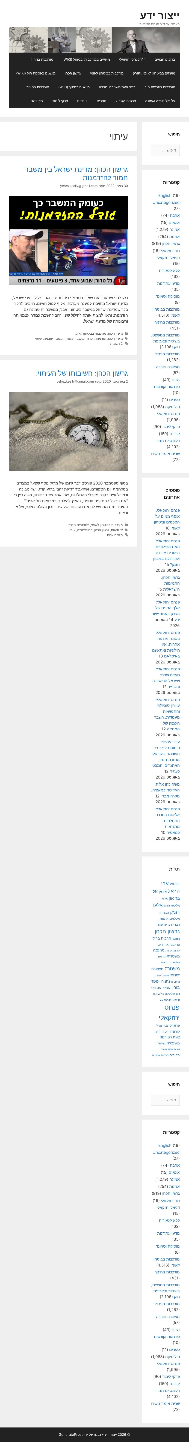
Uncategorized (166, 202)
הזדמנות (100, 338)
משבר (59, 338)
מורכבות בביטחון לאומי (107, 73)
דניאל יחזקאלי (168, 257)
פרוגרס (174, 1025)
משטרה (172, 969)
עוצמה (48, 338)
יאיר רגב (163, 945)
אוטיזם (174, 222)
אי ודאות (117, 530)
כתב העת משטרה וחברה (117, 87)
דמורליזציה (84, 530)
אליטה (164, 898)
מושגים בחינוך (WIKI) (74, 87)
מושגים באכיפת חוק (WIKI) (36, 73)
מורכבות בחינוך (38, 87)
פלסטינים (165, 999)
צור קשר (37, 101)
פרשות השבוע (125, 101)
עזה (159, 988)
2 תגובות (116, 343)
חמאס (176, 938)
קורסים (82, 101)
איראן (163, 891)
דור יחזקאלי (170, 250)
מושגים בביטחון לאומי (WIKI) (154, 73)
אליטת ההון (172, 905)
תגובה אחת (115, 535)
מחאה (161, 956)
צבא (166, 1025)
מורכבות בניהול (42, 59)
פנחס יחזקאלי (168, 413)
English (164, 195)
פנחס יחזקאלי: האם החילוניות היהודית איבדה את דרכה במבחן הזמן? (166, 553)
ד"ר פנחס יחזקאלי (132, 59)
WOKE (175, 884)
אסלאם (175, 918)
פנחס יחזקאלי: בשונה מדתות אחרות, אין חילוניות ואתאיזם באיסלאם (166, 644)
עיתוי (38, 338)
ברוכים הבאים (165, 59)
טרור (89, 338)
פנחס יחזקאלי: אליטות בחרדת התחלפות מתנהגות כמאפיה (167, 821)
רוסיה (165, 1031)
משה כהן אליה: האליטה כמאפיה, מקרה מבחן (165, 790)
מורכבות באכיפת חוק (160, 87)
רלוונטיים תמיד (78, 525)
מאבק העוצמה (75, 338)
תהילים (175, 1055)
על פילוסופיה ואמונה (160, 101)
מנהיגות (165, 962)
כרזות (168, 950)
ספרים (101, 101)
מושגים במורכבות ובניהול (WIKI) (86, 59)
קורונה (174, 433)
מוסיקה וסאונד (168, 296)
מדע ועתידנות (168, 283)
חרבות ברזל (162, 938)
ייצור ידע (160, 15)
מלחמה (175, 962)
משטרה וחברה (168, 367)
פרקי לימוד (60, 101)
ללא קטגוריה (169, 270)
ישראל (176, 950)
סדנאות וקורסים (167, 386)
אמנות (174, 236)
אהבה (175, 215)
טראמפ (175, 944)
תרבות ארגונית (160, 1055)
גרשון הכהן (73, 73)
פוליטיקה (172, 406)
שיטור (161, 1043)
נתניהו (165, 981)
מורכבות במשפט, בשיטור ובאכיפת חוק (165, 341)
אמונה (174, 229)
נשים (176, 380)
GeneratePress (71, 1434)
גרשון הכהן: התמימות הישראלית (170, 583)
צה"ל (159, 1025)
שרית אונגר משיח (165, 453)
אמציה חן (164, 912)
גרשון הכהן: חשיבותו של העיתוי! (82, 373)
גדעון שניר (163, 924)
